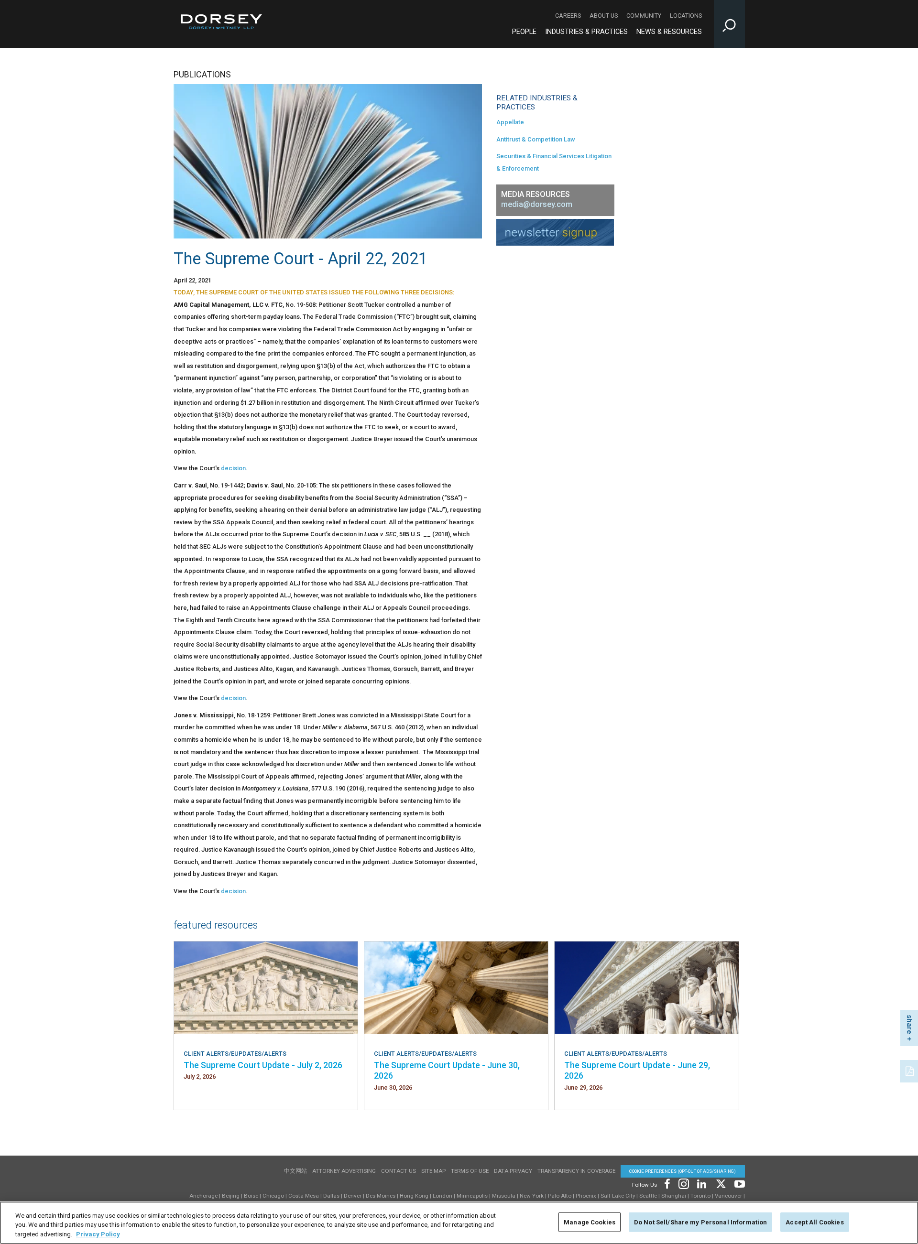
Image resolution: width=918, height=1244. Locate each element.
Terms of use (470, 1171)
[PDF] (910, 1070)
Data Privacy (513, 1171)
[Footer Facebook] (667, 1183)
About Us (604, 15)
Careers (568, 15)
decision (233, 468)
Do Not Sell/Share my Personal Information (700, 1221)
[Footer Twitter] (720, 1183)
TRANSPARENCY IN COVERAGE (576, 1171)
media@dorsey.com (536, 204)
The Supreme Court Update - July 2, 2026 (263, 1065)
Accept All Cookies (814, 1221)
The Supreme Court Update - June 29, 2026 (637, 1070)
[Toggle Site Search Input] (729, 24)
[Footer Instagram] (683, 1183)
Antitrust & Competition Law (535, 139)
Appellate (510, 122)
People (524, 32)
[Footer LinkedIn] (702, 1183)
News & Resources (669, 32)
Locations (686, 15)
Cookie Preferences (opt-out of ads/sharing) (682, 1171)
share (909, 1024)
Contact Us (398, 1171)
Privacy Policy (98, 1234)
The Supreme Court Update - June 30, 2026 (447, 1070)
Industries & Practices (586, 32)
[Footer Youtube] (738, 1183)
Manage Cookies (589, 1221)
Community (643, 15)
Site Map (433, 1171)
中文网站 (295, 1171)
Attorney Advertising (344, 1171)
